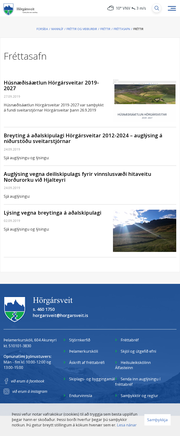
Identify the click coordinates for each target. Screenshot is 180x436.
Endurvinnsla (80, 395)
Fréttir (105, 29)
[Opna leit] (156, 8)
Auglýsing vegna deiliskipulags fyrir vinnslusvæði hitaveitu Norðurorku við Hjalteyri (77, 176)
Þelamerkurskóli (83, 351)
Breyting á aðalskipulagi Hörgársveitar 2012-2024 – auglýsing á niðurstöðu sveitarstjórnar (83, 138)
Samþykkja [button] (157, 419)
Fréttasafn (122, 29)
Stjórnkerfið (79, 340)
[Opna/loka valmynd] (172, 8)
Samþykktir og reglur (139, 395)
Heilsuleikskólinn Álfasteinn (133, 365)
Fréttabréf (130, 340)
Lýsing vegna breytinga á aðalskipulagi (52, 212)
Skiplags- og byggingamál (92, 379)
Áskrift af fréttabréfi (87, 362)
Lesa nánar (127, 425)
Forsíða (42, 29)
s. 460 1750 (44, 309)
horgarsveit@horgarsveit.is (60, 315)
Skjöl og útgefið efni (138, 351)
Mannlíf (57, 29)
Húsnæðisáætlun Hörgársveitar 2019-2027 (51, 85)
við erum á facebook (27, 381)
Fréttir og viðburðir (82, 29)
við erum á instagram (29, 391)
